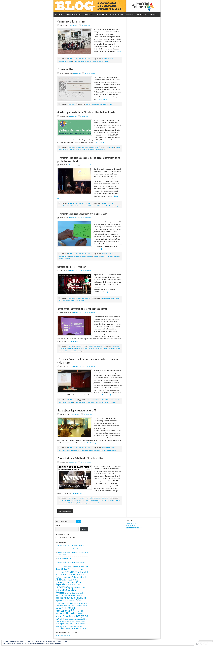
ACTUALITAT (58, 14)
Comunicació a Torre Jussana (71, 21)
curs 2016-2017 (88, 450)
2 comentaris (84, 116)
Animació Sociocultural (92, 104)
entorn (66, 601)
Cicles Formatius (78, 206)
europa (68, 605)
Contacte (153, 14)
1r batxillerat (59, 567)
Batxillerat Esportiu (74, 587)
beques (83, 587)
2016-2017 (61, 500)
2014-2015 (67, 569)
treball (84, 351)
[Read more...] (103, 99)
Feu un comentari (86, 25)
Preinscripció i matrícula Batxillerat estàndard (72, 562)
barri (78, 585)
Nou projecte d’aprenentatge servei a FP (76, 410)
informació (81, 614)
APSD (68, 348)
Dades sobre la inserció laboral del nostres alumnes (82, 309)
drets (60, 402)
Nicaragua (113, 450)
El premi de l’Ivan (65, 69)
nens (114, 402)
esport (68, 603)
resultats (78, 351)
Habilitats (81, 300)
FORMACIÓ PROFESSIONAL (72, 14)
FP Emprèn (112, 348)
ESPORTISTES (88, 14)
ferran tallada (80, 605)
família (73, 605)
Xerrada (84, 629)
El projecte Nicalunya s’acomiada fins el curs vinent (82, 214)
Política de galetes (55, 643)
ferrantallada (73, 25)
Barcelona (69, 61)
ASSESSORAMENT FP (80, 346)
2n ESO (74, 567)
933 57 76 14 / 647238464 (134, 528)
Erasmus (71, 601)
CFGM (105, 400)
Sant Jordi (73, 626)
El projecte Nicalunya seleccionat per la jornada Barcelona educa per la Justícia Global (88, 159)
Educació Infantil (80, 149)
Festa (86, 605)
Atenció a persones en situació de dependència (68, 582)
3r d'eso (82, 566)
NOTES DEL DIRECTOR (116, 14)
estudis (61, 503)
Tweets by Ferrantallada (63, 635)
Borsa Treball (142, 14)
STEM (65, 629)
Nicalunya (112, 206)
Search (58, 526)
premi (74, 624)
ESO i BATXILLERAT (101, 14)
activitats (71, 572)
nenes (110, 402)
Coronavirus (71, 595)
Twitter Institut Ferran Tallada (66, 633)
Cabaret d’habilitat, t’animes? (71, 267)
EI (86, 149)
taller (68, 629)
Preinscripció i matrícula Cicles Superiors (70, 549)
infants (90, 402)
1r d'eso (67, 567)
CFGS (68, 149)
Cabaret (117, 298)
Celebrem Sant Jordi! (64, 558)
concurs (64, 595)
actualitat (104, 58)
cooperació (83, 256)
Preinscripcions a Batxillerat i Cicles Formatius (80, 458)
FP (73, 61)
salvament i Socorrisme (63, 626)
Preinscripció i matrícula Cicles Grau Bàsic (71, 545)
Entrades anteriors (65, 511)
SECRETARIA (130, 14)
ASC (101, 104)
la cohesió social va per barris (74, 619)
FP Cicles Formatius (80, 61)
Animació (111, 147)
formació (89, 256)
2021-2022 (61, 572)
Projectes (118, 206)
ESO (77, 600)
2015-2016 (79, 569)
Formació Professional (99, 256)
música (72, 621)
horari (76, 614)
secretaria (80, 626)
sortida (99, 61)
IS (64, 619)
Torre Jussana (105, 61)
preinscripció (97, 503)
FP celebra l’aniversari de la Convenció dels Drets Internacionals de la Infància (88, 360)
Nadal (78, 621)
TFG (111, 104)
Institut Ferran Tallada (65, 616)
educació (72, 149)
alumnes (58, 575)
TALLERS (73, 629)
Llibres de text (60, 621)
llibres (85, 619)
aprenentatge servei (64, 450)
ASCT (68, 206)
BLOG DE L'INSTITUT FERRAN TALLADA (107, 6)
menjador (67, 621)
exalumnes (106, 104)
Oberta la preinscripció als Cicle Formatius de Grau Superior (86, 112)
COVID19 (78, 595)
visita (78, 628)
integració (92, 149)
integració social (91, 61)
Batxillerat (89, 500)
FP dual (76, 300)
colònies (73, 593)
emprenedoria (60, 601)
